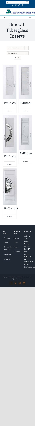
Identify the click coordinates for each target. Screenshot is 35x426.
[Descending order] (27, 48)
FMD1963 (10, 156)
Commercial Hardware (7, 248)
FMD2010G (11, 208)
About (17, 238)
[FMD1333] (10, 82)
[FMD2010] (25, 132)
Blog (16, 242)
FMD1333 (10, 103)
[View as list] (19, 57)
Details (10, 111)
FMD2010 (26, 153)
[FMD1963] (10, 134)
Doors (6, 242)
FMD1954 (26, 103)
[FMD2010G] (10, 187)
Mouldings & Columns (7, 256)
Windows (7, 238)
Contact (17, 251)
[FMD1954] (25, 82)
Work (16, 247)
